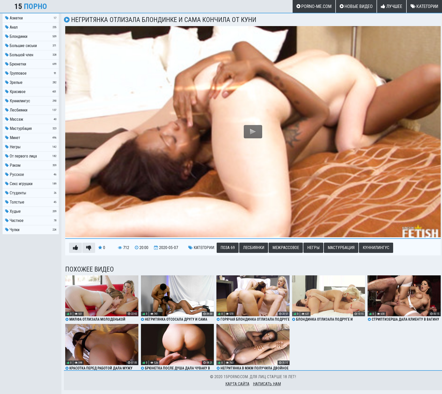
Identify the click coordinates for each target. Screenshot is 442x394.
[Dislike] (88, 248)
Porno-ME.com (316, 6)
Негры (313, 247)
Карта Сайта (237, 383)
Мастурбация (341, 247)
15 (30, 6)
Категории (426, 6)
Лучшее (393, 6)
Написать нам (267, 383)
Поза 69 (227, 247)
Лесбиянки (253, 247)
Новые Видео (358, 6)
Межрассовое (285, 247)
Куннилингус (376, 247)
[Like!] (75, 248)
